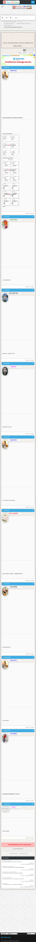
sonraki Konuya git (23, 853)
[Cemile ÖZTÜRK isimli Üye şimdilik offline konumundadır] (5, 591)
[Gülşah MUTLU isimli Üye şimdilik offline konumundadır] (5, 74)
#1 (33, 67)
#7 (33, 583)
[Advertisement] (22, 12)
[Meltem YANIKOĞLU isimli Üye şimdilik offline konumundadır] (5, 517)
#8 (33, 656)
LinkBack (20, 52)
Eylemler (16, 18)
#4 (33, 363)
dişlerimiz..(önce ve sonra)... (8, 866)
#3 (33, 289)
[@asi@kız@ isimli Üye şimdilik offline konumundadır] (5, 370)
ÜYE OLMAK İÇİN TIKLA (18, 848)
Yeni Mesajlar (6, 18)
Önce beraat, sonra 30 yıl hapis (9, 872)
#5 (33, 436)
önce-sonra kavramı (6, 877)
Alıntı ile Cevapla (30, 213)
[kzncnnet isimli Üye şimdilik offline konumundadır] (6, 810)
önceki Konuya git (13, 853)
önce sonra (4, 883)
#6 (33, 510)
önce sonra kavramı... (7, 860)
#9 (33, 730)
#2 (33, 216)
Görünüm (30, 52)
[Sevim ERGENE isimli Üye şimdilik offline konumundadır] (5, 737)
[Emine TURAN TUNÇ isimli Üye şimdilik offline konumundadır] (5, 297)
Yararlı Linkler (11, 18)
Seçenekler (25, 52)
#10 (33, 803)
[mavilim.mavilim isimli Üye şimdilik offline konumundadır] (5, 223)
